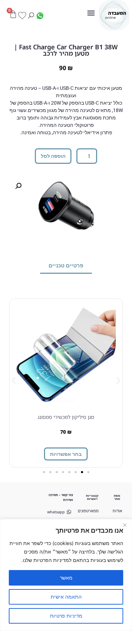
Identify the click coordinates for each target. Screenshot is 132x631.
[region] (66, 575)
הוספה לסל (53, 156)
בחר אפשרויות (66, 454)
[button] (91, 13)
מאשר (66, 578)
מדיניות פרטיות (66, 616)
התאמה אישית (66, 597)
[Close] (124, 525)
